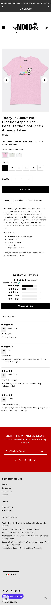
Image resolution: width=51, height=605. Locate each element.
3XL (40, 168)
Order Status (7, 491)
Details (7, 200)
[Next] (48, 6)
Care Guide (18, 200)
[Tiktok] (35, 460)
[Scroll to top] (45, 598)
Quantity (5, 179)
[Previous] (3, 6)
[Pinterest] (25, 460)
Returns (5, 495)
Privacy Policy (7, 507)
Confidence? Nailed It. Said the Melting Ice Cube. (21, 529)
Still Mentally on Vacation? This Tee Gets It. (18, 532)
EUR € (13, 575)
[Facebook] (15, 460)
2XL (33, 168)
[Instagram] (30, 460)
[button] (13, 286)
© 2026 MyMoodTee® (10, 602)
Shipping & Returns (34, 200)
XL (26, 168)
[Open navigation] (6, 27)
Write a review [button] (25, 306)
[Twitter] (20, 460)
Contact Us (6, 488)
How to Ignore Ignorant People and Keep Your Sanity (22, 548)
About (4, 485)
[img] (7, 325)
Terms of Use (7, 510)
